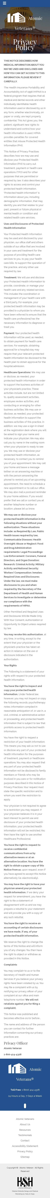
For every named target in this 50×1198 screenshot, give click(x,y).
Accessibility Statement (25, 1146)
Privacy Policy (25, 1151)
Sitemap (25, 1157)
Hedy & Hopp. (30, 1194)
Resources (25, 1130)
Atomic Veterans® (28, 23)
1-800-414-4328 (12, 1054)
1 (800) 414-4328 (31, 1089)
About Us (25, 1124)
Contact (25, 1140)
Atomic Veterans (25, 1119)
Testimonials (25, 1135)
